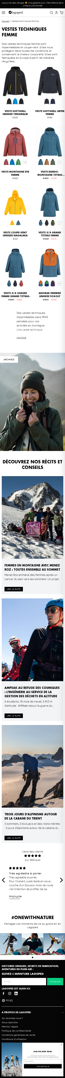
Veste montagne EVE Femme (15, 173)
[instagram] (9, 993)
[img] (32, 856)
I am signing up (42, 1066)
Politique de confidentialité (16, 1030)
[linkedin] (16, 993)
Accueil (5, 21)
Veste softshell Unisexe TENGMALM (15, 113)
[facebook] (3, 993)
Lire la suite (14, 589)
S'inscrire (55, 981)
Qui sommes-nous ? (12, 1018)
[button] (61, 12)
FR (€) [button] (9, 1000)
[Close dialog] (61, 1044)
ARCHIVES (9, 359)
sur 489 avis (32, 859)
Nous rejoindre (10, 1022)
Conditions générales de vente (18, 1034)
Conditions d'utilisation (14, 1039)
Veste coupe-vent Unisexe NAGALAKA (15, 234)
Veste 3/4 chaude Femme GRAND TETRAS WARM (15, 295)
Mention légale (10, 1026)
